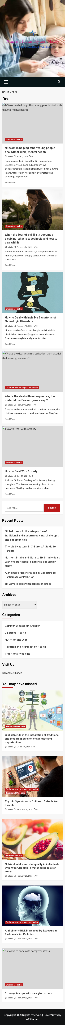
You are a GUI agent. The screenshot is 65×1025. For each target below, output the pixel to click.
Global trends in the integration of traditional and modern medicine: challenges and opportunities (32, 535)
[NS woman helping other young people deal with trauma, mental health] (32, 123)
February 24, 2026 (24, 809)
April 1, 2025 (22, 156)
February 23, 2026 (24, 876)
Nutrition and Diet (16, 639)
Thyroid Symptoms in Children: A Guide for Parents (31, 548)
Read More (10, 182)
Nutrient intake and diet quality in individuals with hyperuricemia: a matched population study (32, 561)
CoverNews (51, 1014)
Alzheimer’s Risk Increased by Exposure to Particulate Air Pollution (30, 574)
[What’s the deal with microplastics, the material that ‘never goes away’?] (32, 371)
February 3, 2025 (24, 405)
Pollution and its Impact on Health (22, 388)
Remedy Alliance (12, 672)
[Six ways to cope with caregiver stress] (32, 968)
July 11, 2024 (22, 476)
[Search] (59, 81)
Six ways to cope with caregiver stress (28, 583)
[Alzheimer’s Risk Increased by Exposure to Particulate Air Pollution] (32, 906)
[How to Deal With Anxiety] (32, 446)
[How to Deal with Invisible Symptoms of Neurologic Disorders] (32, 292)
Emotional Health (14, 139)
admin (10, 156)
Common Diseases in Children (22, 625)
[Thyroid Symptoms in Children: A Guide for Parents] (32, 776)
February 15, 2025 (24, 326)
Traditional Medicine (17, 653)
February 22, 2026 (24, 998)
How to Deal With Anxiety (21, 471)
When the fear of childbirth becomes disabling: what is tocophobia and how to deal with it (31, 238)
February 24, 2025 (24, 247)
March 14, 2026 (23, 747)
